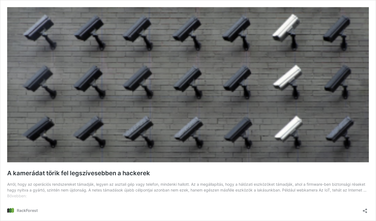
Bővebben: (17, 195)
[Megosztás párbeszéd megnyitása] (365, 209)
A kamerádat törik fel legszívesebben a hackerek (78, 173)
